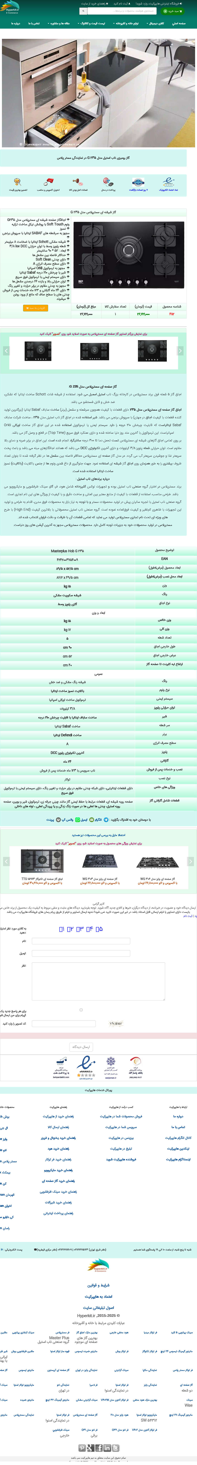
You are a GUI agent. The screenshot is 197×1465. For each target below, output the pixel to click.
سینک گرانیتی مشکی (86, 1400)
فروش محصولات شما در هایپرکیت (121, 1116)
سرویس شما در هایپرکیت (121, 1127)
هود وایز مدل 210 (119, 1415)
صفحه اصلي (179, 24)
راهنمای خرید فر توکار (58, 1159)
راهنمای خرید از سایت (93, 4)
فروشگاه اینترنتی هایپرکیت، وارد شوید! (158, 4)
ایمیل (84, 820)
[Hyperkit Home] (10, 9)
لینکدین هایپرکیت (178, 1148)
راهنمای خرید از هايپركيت (58, 1116)
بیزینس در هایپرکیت (121, 1138)
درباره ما (16, 24)
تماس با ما (34, 24)
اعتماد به (98, 1297)
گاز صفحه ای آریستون (58, 1370)
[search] (83, 11)
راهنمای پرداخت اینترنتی (58, 1213)
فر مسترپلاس (53, 1337)
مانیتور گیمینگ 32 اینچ (57, 1400)
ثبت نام (188, 916)
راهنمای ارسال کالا (58, 1127)
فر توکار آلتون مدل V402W (114, 1400)
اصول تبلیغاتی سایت (98, 1308)
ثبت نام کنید (121, 4)
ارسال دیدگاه (81, 1047)
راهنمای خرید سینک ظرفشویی (58, 1191)
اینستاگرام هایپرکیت (178, 1159)
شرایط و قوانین (98, 1285)
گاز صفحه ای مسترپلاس (85, 1415)
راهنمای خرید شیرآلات (58, 1202)
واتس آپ (68, 820)
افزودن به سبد (36, 308)
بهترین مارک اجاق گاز (85, 1337)
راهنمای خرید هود (58, 1148)
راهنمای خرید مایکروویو (58, 1170)
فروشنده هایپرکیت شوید (121, 1159)
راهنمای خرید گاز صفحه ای (58, 1181)
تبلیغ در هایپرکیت (121, 1148)
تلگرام (99, 820)
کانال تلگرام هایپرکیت (178, 1138)
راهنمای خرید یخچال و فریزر (58, 1138)
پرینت (51, 820)
